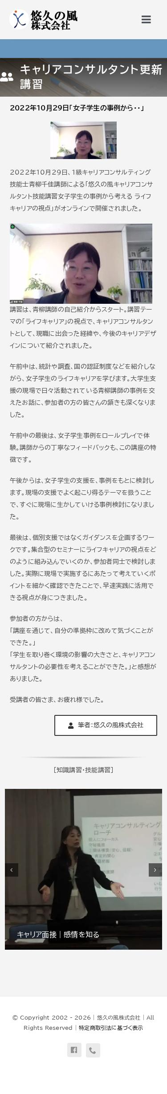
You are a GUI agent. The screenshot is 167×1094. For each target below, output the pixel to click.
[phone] (93, 1050)
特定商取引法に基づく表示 (111, 1027)
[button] (11, 870)
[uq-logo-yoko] (43, 10)
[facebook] (74, 1050)
